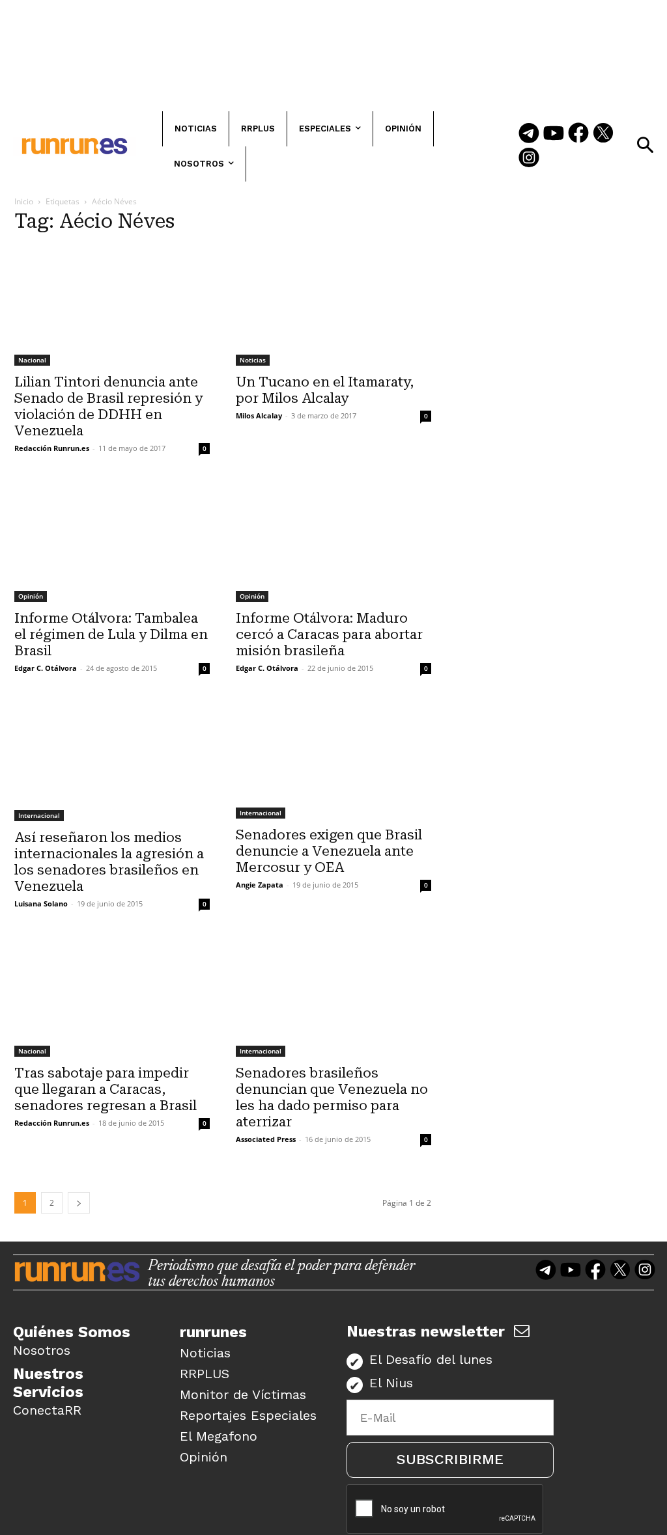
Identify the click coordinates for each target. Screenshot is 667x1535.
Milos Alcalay (259, 415)
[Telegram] (529, 134)
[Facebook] (578, 134)
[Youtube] (554, 134)
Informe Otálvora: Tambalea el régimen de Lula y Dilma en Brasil (111, 634)
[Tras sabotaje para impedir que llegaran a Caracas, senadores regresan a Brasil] (112, 997)
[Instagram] (529, 159)
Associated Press (266, 1139)
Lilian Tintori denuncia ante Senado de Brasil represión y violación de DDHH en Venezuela (108, 406)
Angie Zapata (259, 885)
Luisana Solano (41, 903)
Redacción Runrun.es (51, 448)
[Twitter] (603, 134)
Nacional (32, 359)
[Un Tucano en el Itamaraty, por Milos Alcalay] (333, 306)
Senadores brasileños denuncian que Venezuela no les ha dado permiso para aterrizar (332, 1097)
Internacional (39, 815)
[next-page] (79, 1203)
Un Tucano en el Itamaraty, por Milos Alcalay (325, 390)
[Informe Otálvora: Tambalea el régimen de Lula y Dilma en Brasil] (112, 541)
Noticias (253, 359)
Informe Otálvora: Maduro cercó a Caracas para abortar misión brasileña (329, 634)
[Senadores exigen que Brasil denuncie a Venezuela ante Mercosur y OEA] (333, 760)
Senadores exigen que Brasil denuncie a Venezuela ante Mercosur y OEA (329, 851)
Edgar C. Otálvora (45, 668)
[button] (645, 145)
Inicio (23, 201)
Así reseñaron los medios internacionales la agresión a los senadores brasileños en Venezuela (109, 862)
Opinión (30, 596)
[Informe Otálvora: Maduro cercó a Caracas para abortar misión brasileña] (333, 541)
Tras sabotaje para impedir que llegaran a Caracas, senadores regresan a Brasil (105, 1089)
